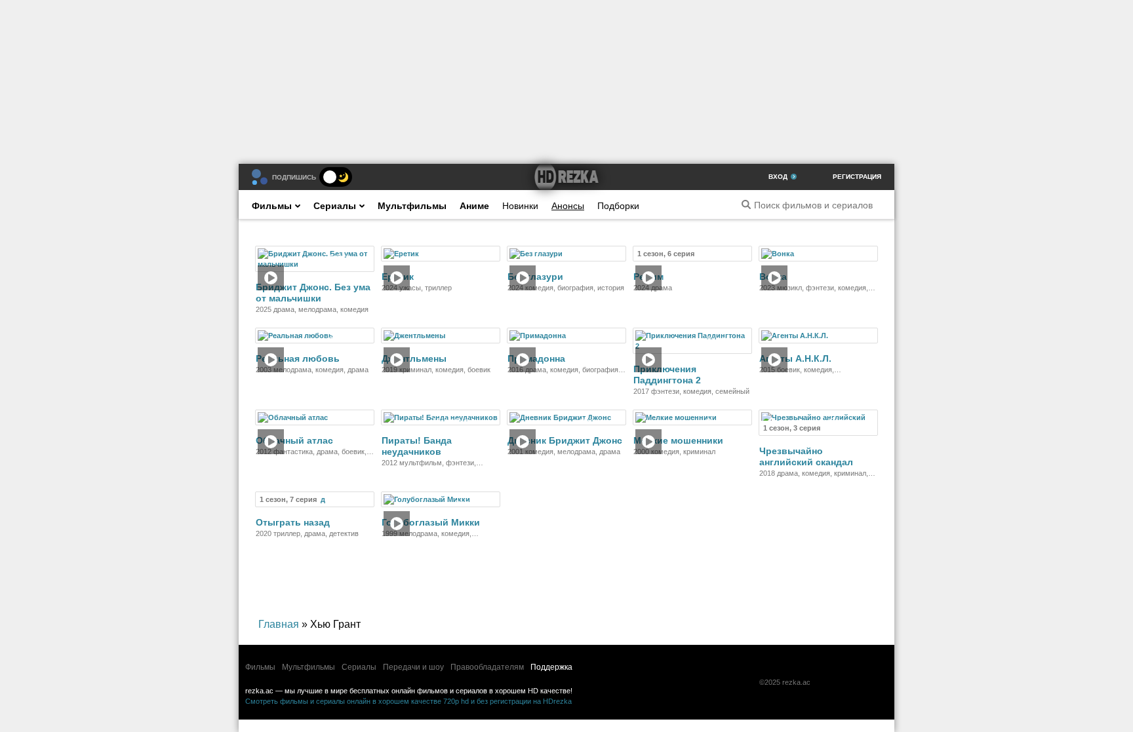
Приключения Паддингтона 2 (667, 374)
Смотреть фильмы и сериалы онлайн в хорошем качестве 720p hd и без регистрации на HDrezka (408, 701)
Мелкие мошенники (678, 440)
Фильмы (272, 206)
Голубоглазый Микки (431, 522)
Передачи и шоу (413, 667)
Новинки (520, 206)
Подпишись (294, 177)
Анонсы (567, 206)
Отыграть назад (293, 522)
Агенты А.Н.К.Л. (795, 358)
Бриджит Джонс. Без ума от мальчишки (313, 292)
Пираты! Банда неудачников (417, 446)
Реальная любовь (298, 358)
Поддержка (551, 667)
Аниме (474, 206)
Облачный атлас (294, 440)
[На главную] (566, 177)
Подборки (618, 206)
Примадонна (536, 358)
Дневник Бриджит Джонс (564, 440)
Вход (777, 176)
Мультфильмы (412, 206)
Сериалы (334, 206)
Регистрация (857, 176)
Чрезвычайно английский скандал (806, 456)
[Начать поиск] (746, 204)
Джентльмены (414, 358)
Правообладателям (487, 667)
